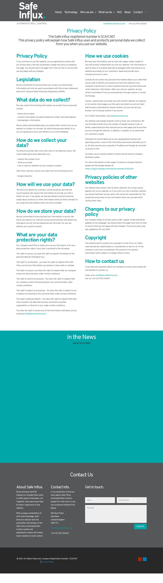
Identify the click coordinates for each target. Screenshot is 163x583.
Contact (138, 12)
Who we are (86, 12)
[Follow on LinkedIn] (145, 559)
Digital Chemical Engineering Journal (50, 394)
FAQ (119, 12)
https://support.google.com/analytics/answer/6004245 (109, 169)
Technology (71, 12)
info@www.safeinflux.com (35, 314)
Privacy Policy (48, 562)
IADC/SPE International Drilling (45, 426)
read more (23, 378)
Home (58, 12)
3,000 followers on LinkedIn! (43, 362)
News (127, 12)
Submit (140, 526)
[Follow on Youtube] (140, 559)
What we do (105, 12)
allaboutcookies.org (119, 116)
